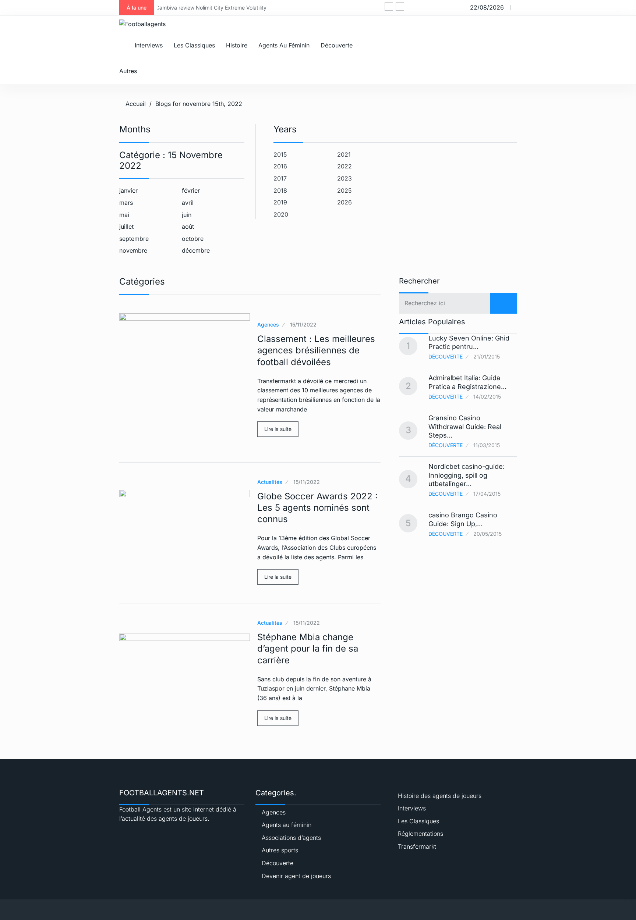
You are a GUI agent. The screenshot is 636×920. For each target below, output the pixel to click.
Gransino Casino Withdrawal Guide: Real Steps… (464, 426)
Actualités (269, 482)
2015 (280, 154)
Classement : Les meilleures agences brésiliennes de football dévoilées (316, 350)
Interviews (149, 45)
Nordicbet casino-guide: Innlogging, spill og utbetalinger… (466, 475)
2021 (344, 154)
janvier (128, 190)
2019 (280, 202)
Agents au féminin (284, 45)
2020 (280, 214)
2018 (280, 190)
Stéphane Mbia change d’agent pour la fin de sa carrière (307, 648)
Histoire (236, 45)
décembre (196, 250)
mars (126, 202)
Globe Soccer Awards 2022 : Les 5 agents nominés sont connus (317, 507)
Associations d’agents (291, 837)
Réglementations (420, 833)
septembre (134, 238)
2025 (344, 190)
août (188, 226)
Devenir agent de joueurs (296, 876)
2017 (280, 178)
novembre (133, 250)
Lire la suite (278, 429)
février (191, 190)
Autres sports (280, 850)
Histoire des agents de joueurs (439, 795)
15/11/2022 (303, 324)
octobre (193, 238)
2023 (344, 178)
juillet (126, 226)
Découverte (337, 45)
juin (186, 214)
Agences (268, 324)
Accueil (136, 103)
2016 (280, 166)
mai (124, 214)
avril (188, 202)
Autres (128, 71)
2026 (344, 202)
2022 (344, 166)
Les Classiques (194, 45)
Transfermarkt (417, 846)
